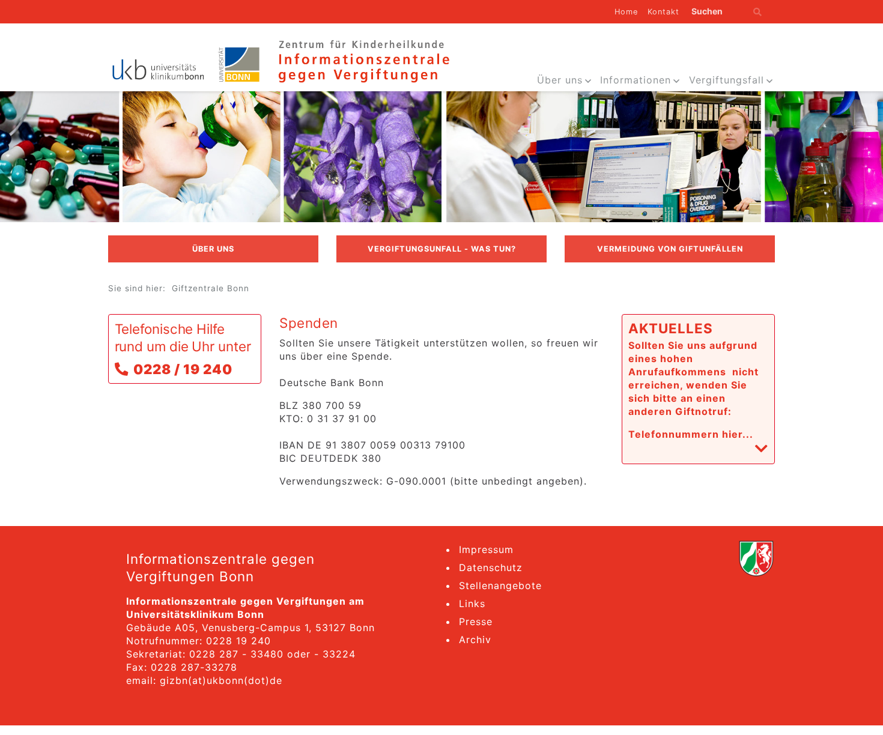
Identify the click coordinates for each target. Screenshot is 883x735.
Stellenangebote (500, 585)
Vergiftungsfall (726, 80)
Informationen (635, 80)
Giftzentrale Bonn (210, 288)
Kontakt (663, 11)
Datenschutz (491, 567)
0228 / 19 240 (182, 369)
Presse (476, 622)
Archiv (475, 640)
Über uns (560, 80)
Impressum (486, 549)
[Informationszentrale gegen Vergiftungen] (363, 60)
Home (626, 11)
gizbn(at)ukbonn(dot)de (221, 680)
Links (472, 603)
